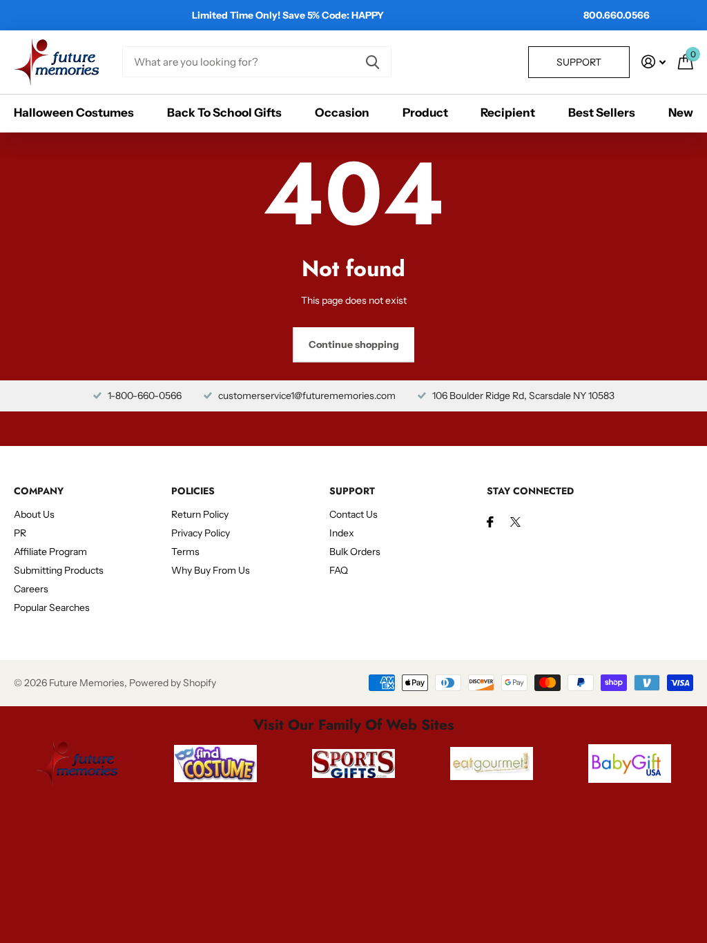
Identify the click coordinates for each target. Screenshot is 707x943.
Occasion (342, 112)
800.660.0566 (616, 15)
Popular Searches (52, 607)
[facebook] (490, 521)
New (680, 112)
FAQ (338, 570)
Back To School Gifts (224, 112)
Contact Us (353, 514)
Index (341, 533)
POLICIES (193, 491)
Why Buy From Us (210, 570)
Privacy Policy (200, 533)
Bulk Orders (354, 551)
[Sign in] (653, 61)
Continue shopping (354, 344)
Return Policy (200, 514)
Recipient (508, 112)
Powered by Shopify (172, 683)
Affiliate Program (50, 551)
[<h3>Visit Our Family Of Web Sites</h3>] (77, 763)
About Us (34, 514)
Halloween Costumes (74, 112)
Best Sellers (601, 112)
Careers (31, 589)
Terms (185, 551)
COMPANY (39, 491)
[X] (515, 522)
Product (425, 112)
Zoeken (372, 61)
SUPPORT (352, 491)
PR (20, 533)
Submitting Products (59, 570)
